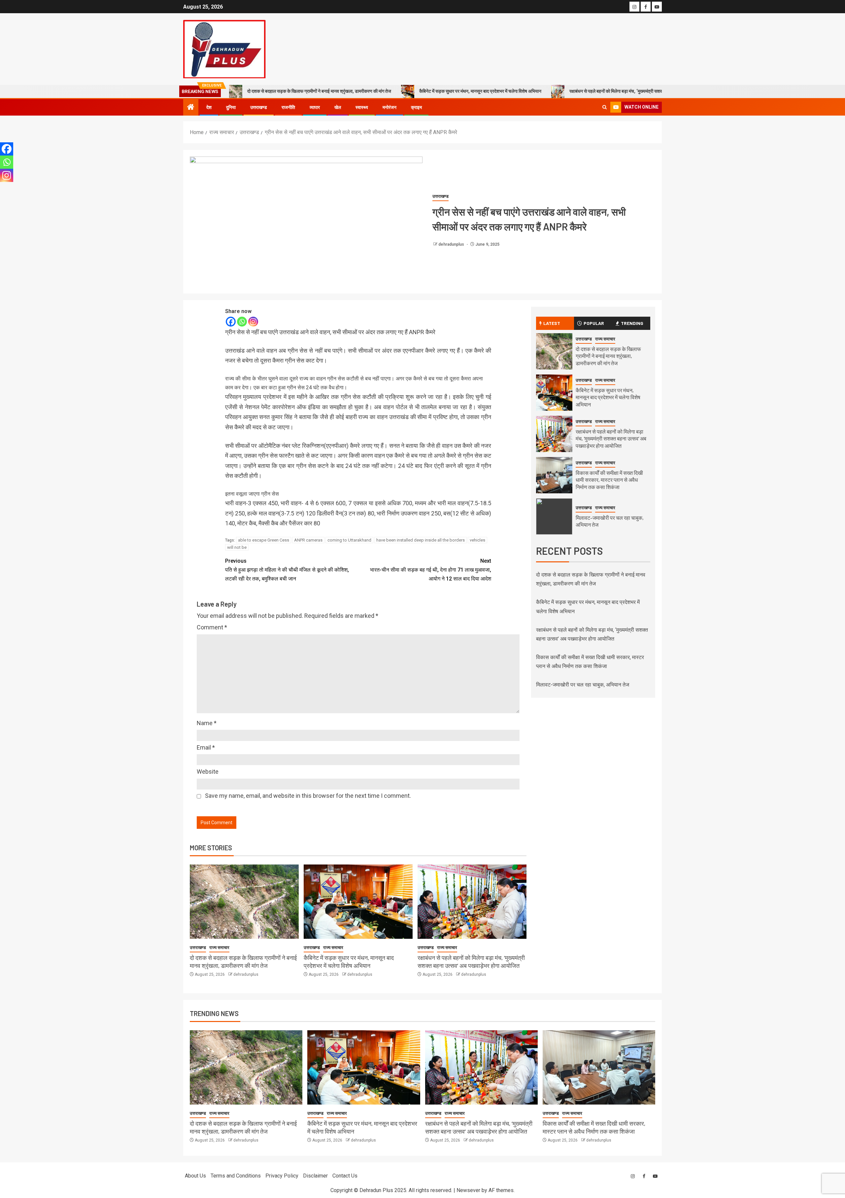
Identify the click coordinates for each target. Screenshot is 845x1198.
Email (206, 747)
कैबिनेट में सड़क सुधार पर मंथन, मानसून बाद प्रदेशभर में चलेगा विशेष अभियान (480, 91)
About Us (195, 1176)
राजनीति (288, 107)
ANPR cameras (308, 540)
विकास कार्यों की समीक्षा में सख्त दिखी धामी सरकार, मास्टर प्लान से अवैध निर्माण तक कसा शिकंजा (609, 480)
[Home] (190, 107)
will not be (237, 547)
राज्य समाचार (219, 947)
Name (207, 723)
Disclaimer (315, 1176)
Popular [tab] (594, 323)
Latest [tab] (551, 323)
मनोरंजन (389, 107)
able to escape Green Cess (263, 540)
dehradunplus (451, 244)
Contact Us (344, 1176)
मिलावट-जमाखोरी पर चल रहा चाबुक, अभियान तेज (582, 685)
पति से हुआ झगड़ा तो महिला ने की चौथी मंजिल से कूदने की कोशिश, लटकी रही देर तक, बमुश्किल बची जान (287, 570)
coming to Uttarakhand (349, 540)
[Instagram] (253, 322)
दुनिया (231, 107)
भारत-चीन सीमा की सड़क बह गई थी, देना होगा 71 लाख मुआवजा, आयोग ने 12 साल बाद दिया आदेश (430, 570)
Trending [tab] (632, 323)
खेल (337, 107)
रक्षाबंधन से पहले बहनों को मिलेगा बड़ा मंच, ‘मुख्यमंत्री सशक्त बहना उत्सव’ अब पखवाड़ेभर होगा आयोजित (651, 91)
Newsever (468, 1190)
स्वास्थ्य (361, 107)
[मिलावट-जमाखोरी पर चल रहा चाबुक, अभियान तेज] (554, 516)
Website (208, 771)
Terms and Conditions (236, 1176)
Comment (212, 627)
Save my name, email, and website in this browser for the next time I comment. (308, 795)
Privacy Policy (281, 1176)
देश (209, 107)
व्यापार (315, 107)
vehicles (477, 540)
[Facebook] (231, 322)
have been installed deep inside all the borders (420, 540)
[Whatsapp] (242, 322)
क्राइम (416, 107)
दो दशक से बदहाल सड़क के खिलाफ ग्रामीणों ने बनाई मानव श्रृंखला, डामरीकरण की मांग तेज (319, 91)
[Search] (604, 107)
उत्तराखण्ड (258, 107)
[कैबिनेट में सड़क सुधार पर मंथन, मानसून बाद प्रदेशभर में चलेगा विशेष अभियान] (358, 901)
